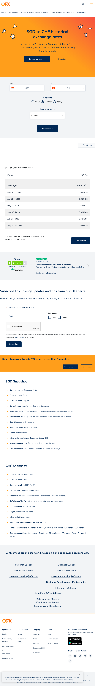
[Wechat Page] (85, 656)
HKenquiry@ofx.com (66, 588)
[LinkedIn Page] (75, 656)
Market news (13, 12)
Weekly (65, 317)
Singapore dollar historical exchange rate (58, 12)
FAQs (19, 634)
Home (3, 12)
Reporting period (47, 109)
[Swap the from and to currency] (47, 88)
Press (35, 639)
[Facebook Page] (70, 656)
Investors (36, 653)
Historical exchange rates (30, 12)
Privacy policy (53, 643)
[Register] (83, 4)
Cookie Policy (68, 680)
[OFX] (5, 4)
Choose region (7, 658)
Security (36, 643)
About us (36, 634)
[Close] (79, 674)
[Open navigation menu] (92, 4)
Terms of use (53, 639)
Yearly (59, 102)
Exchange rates (8, 646)
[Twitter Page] (80, 656)
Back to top (87, 145)
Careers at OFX (38, 648)
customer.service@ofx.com (23, 576)
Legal (50, 634)
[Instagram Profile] (70, 661)
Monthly (48, 102)
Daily (37, 102)
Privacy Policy (19, 337)
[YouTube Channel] (90, 656)
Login (4, 634)
